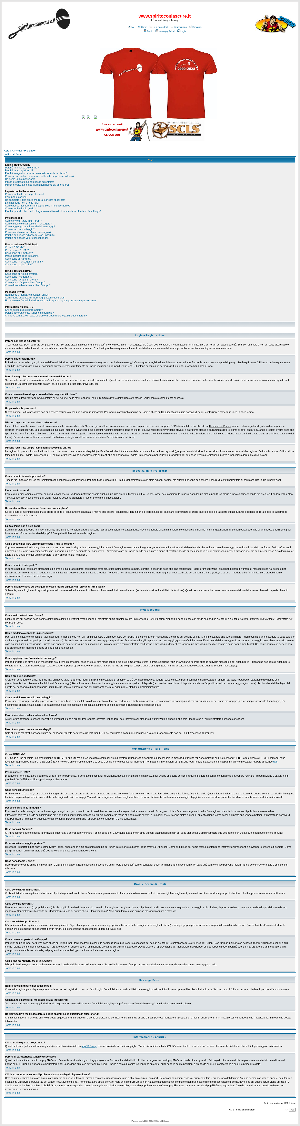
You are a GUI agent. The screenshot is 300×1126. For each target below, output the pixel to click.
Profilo (150, 31)
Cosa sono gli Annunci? (18, 258)
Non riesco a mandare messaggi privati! (27, 294)
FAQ (133, 27)
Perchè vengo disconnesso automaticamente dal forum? (36, 173)
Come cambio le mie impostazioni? (24, 194)
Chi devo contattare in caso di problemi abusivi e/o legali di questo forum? (46, 315)
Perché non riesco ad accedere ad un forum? (30, 235)
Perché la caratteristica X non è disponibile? (29, 312)
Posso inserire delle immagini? (22, 256)
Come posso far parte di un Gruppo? (25, 282)
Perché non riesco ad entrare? (22, 167)
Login (183, 31)
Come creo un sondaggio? (20, 229)
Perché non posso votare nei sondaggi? (27, 238)
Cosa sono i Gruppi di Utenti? (21, 279)
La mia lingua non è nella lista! (22, 202)
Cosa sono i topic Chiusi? (19, 264)
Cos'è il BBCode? (15, 247)
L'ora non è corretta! (16, 197)
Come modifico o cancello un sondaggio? (28, 232)
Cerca (144, 27)
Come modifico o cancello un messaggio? (28, 223)
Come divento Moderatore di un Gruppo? (28, 285)
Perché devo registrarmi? (19, 170)
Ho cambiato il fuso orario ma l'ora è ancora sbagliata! (35, 200)
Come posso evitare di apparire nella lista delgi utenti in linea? (39, 176)
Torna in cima (12, 352)
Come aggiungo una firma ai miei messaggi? (30, 226)
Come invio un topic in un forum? (23, 220)
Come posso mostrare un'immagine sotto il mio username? (37, 205)
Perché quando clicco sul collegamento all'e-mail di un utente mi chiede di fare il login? (53, 211)
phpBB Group (89, 1046)
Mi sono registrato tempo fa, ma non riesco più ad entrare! (37, 184)
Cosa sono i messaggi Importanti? (24, 261)
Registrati (196, 27)
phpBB (144, 1121)
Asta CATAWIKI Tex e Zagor (20, 150)
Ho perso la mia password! (20, 179)
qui (275, 761)
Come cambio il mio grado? (20, 208)
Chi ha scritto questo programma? (24, 309)
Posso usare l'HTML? (17, 250)
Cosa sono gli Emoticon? (19, 253)
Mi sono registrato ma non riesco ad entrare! (29, 182)
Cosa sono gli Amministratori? (21, 274)
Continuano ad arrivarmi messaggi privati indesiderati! (35, 297)
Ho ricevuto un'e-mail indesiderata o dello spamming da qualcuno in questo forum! (50, 300)
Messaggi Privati (167, 31)
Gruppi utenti (180, 27)
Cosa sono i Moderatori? (18, 276)
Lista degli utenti (160, 27)
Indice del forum (13, 154)
